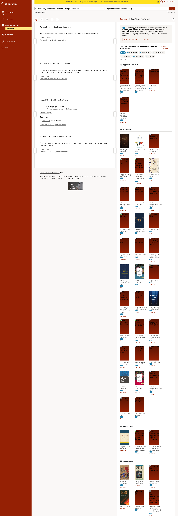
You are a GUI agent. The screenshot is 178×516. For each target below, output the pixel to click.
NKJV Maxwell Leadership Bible (125, 363)
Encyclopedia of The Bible (125, 447)
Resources (124, 19)
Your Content (145, 19)
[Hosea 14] (114, 114)
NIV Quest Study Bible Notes (125, 255)
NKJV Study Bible (154, 362)
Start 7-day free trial (130, 39)
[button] (167, 2)
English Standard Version (49, 173)
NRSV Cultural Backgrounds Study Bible (155, 388)
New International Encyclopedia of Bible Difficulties (155, 448)
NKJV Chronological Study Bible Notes (141, 308)
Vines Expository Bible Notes (140, 414)
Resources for (139, 48)
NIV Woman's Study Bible (139, 281)
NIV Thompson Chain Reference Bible (125, 282)
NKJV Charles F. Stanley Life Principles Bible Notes (125, 310)
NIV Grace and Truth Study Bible (140, 230)
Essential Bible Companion (139, 507)
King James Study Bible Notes (125, 175)
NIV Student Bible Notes (140, 255)
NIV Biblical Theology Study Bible (125, 204)
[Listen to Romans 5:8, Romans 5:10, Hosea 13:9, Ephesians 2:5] (57, 19)
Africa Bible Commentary (124, 482)
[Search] (172, 8)
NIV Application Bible (154, 175)
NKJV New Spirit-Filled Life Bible (140, 363)
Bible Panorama (125, 506)
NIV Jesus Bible (154, 229)
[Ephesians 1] (35, 150)
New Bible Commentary (153, 86)
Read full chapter (46, 38)
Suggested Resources (130, 65)
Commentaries (127, 461)
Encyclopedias (127, 426)
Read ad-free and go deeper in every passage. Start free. (96, 2)
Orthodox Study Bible (125, 414)
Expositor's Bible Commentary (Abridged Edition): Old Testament (126, 87)
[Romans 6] (114, 41)
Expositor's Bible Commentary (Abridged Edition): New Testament (140, 87)
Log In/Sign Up (169, 2)
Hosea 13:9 (46, 121)
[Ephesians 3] (114, 150)
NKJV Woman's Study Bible (139, 387)
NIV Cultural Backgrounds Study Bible (155, 204)
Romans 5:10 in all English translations (53, 79)
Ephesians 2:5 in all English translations (54, 152)
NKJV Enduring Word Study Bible (154, 308)
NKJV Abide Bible (154, 281)
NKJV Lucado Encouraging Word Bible (140, 337)
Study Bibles (127, 129)
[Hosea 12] (35, 114)
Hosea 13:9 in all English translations (53, 125)
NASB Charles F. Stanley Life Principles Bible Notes (140, 177)
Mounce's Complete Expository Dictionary (123, 115)
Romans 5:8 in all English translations (53, 40)
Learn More (145, 39)
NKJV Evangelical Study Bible (125, 336)
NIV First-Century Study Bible (125, 230)
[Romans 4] (35, 41)
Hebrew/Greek (134, 19)
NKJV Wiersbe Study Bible (124, 387)
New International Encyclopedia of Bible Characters (140, 448)
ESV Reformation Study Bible (154, 150)
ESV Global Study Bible (140, 150)
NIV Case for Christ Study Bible (141, 203)
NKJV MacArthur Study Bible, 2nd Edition (154, 337)
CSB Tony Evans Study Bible (125, 150)
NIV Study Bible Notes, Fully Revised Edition (154, 256)
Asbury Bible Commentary (139, 482)
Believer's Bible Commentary (154, 482)
